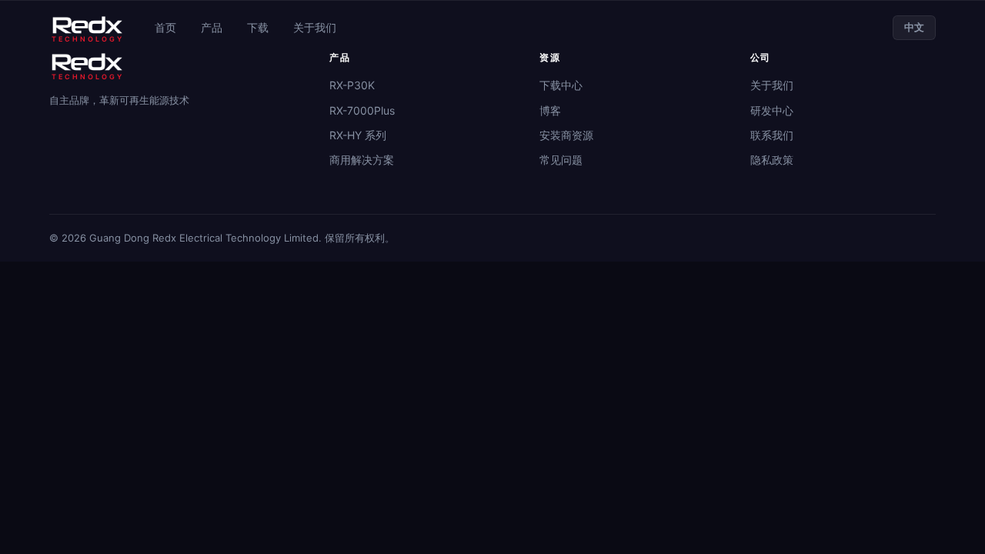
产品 (211, 27)
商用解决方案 (361, 159)
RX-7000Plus (362, 110)
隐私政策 (771, 159)
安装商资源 (566, 135)
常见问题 (561, 159)
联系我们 (771, 135)
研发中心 (771, 110)
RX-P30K (352, 85)
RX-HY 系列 (357, 135)
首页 (165, 27)
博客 (550, 110)
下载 (258, 27)
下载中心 (561, 85)
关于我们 (314, 27)
